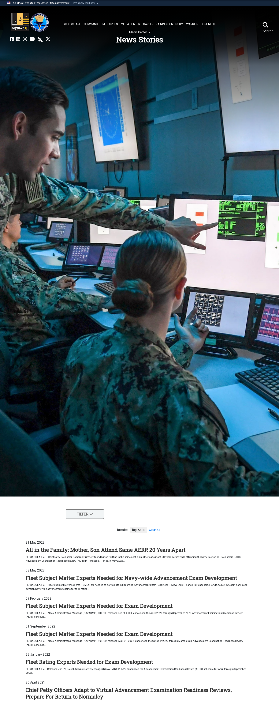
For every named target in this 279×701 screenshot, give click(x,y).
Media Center (138, 32)
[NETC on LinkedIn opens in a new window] (18, 39)
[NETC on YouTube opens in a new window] (32, 39)
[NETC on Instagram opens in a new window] (25, 39)
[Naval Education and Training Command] (30, 22)
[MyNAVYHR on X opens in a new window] (48, 39)
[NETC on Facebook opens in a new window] (12, 39)
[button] (85, 3)
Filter (82, 514)
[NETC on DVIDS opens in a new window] (40, 39)
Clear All (154, 530)
